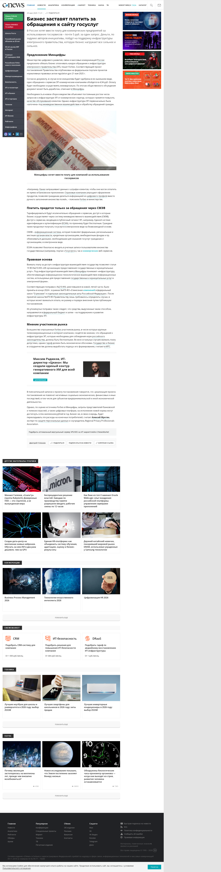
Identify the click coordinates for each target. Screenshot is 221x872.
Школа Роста (10, 33)
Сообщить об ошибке (133, 834)
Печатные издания (44, 845)
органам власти (44, 235)
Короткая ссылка (105, 443)
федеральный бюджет (54, 312)
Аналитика (53, 5)
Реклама (67, 831)
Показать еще (61, 617)
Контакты (68, 838)
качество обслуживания (39, 101)
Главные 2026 (12, 56)
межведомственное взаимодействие (61, 104)
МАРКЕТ (81, 5)
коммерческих (90, 250)
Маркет (39, 834)
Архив (10, 841)
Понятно (154, 867)
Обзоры (11, 838)
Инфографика (11, 127)
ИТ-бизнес (9, 116)
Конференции (42, 827)
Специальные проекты (46, 831)
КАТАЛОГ (143, 5)
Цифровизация (11, 71)
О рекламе (39, 293)
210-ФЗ (62, 286)
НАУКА (101, 5)
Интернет (9, 110)
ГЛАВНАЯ (31, 5)
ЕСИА (65, 223)
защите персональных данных (53, 420)
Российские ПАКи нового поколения (12, 64)
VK (90, 831)
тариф (49, 343)
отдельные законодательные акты (64, 293)
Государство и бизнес (104, 343)
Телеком (8, 104)
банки (42, 189)
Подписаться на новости (80, 443)
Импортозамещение (13, 76)
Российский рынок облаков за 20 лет (13, 40)
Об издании (69, 827)
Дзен (91, 845)
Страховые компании (75, 192)
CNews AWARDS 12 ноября (11, 25)
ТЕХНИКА (92, 5)
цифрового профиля (97, 196)
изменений (89, 290)
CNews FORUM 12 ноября (11, 17)
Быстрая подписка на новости (137, 823)
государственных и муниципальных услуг (91, 278)
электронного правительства (41, 66)
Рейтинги (9, 121)
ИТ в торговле (11, 99)
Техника (39, 838)
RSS (125, 827)
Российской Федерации (94, 293)
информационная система (48, 232)
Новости (11, 827)
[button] (151, 5)
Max (91, 827)
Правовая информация (134, 837)
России (100, 60)
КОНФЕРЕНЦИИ (68, 5)
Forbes (83, 199)
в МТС (107, 346)
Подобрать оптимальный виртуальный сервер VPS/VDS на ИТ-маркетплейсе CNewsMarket (69, 432)
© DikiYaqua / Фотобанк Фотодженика (102, 168)
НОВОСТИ (41, 5)
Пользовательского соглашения (17, 868)
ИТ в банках (10, 93)
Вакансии (68, 834)
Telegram (93, 841)
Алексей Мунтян (100, 417)
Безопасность (10, 82)
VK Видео (93, 834)
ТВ (108, 5)
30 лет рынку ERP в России (12, 48)
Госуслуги (70, 250)
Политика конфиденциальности (138, 830)
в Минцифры (77, 89)
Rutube (92, 838)
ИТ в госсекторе (11, 87)
